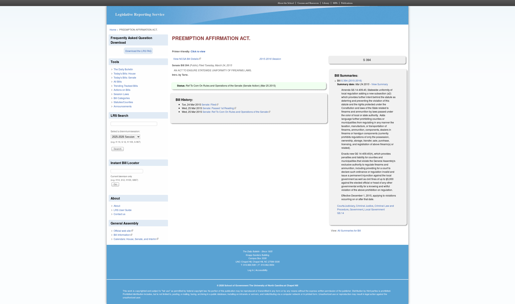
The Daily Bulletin (123, 69)
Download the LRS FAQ (138, 51)
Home (113, 29)
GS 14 (340, 213)
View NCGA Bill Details (187, 58)
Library (325, 3)
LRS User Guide (123, 210)
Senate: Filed (210, 104)
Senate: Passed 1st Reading (219, 108)
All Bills (118, 81)
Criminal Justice (364, 205)
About (117, 205)
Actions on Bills (122, 89)
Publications (346, 3)
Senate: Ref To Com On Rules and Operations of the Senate (236, 111)
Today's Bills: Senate (125, 77)
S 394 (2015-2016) (351, 80)
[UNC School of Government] (204, 3)
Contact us (119, 214)
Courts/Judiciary (346, 205)
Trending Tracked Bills (126, 85)
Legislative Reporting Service (140, 14)
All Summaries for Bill (349, 230)
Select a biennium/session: (125, 131)
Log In (251, 270)
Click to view (198, 51)
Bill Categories (122, 98)
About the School (286, 3)
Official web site (123, 230)
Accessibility (261, 270)
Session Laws (121, 94)
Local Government (375, 209)
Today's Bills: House (125, 73)
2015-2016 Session (270, 58)
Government (356, 209)
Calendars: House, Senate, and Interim (136, 239)
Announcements (123, 106)
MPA (335, 3)
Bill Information (123, 234)
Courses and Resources (308, 3)
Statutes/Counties (123, 102)
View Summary (379, 84)
